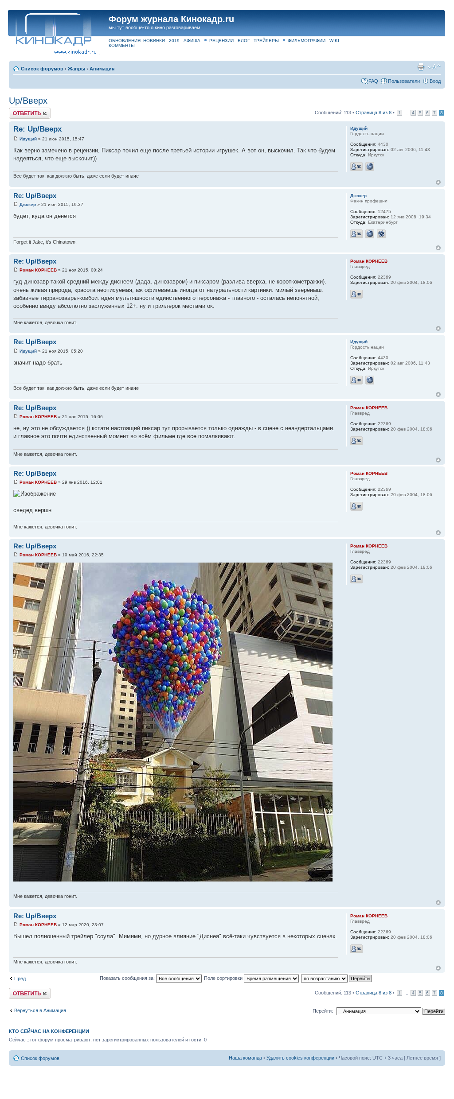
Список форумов (42, 68)
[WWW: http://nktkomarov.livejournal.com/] (369, 233)
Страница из (373, 112)
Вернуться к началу (438, 182)
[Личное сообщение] (356, 166)
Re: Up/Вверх (37, 129)
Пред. (20, 978)
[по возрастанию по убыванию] (336, 978)
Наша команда (245, 1057)
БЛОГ (244, 40)
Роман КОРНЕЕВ (38, 270)
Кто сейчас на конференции (49, 1031)
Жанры (76, 68)
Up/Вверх (28, 100)
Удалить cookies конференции (300, 1057)
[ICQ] (381, 233)
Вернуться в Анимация (40, 1010)
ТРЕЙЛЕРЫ (266, 40)
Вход (435, 81)
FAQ (373, 81)
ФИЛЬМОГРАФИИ (306, 40)
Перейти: (323, 1011)
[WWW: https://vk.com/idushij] (369, 166)
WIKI (334, 40)
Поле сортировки (224, 978)
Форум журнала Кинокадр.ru (171, 19)
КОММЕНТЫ (122, 45)
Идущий (28, 138)
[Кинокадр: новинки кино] (53, 28)
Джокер (28, 204)
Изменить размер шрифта (434, 67)
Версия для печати (421, 67)
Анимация (102, 68)
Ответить (19, 110)
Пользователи (404, 81)
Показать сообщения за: (128, 978)
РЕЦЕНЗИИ (221, 40)
